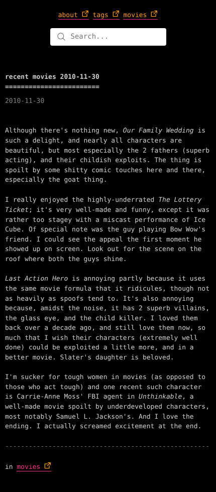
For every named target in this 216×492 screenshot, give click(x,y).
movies (28, 467)
